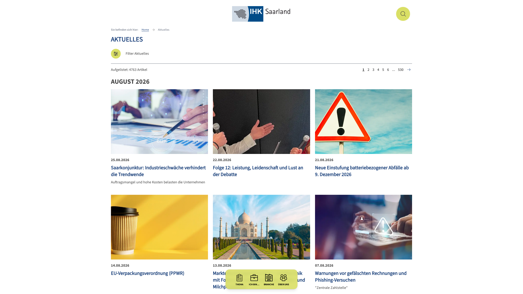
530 (400, 69)
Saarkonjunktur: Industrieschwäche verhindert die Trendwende (158, 171)
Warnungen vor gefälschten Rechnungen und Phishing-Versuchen (361, 277)
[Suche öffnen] (403, 14)
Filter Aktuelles (137, 53)
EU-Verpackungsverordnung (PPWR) (147, 273)
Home (145, 30)
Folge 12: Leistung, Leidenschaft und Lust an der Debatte (258, 171)
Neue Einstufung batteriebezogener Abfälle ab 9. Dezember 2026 (362, 171)
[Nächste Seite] (409, 69)
